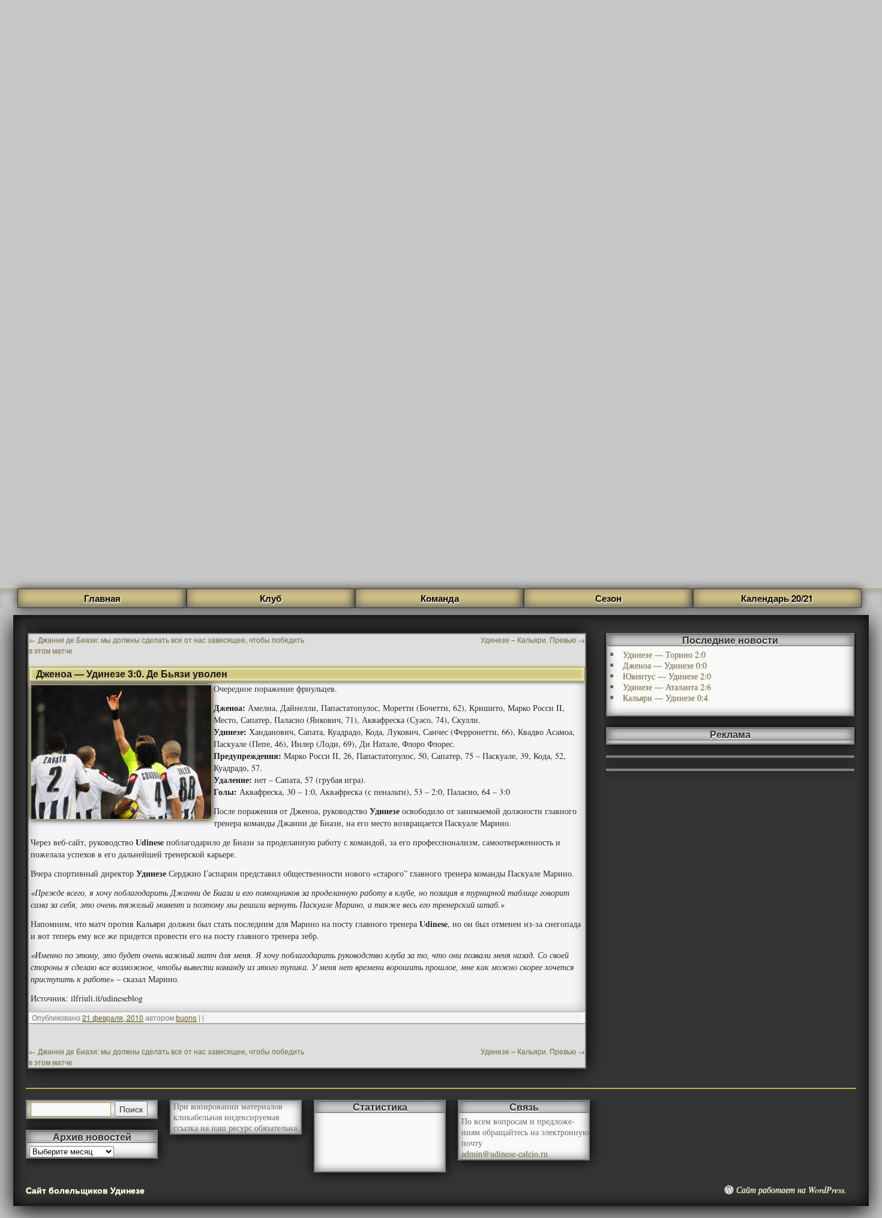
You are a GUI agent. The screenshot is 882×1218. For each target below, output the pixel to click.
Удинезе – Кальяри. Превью (533, 639)
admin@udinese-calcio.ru (504, 1153)
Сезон (608, 598)
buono (186, 1017)
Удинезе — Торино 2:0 (664, 654)
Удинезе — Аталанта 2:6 (667, 686)
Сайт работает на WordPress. (791, 1190)
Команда (440, 598)
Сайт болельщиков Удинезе (85, 1190)
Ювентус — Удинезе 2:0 (667, 676)
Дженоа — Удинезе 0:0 (665, 665)
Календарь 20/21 (777, 598)
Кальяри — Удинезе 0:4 (665, 697)
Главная (102, 598)
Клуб (270, 598)
